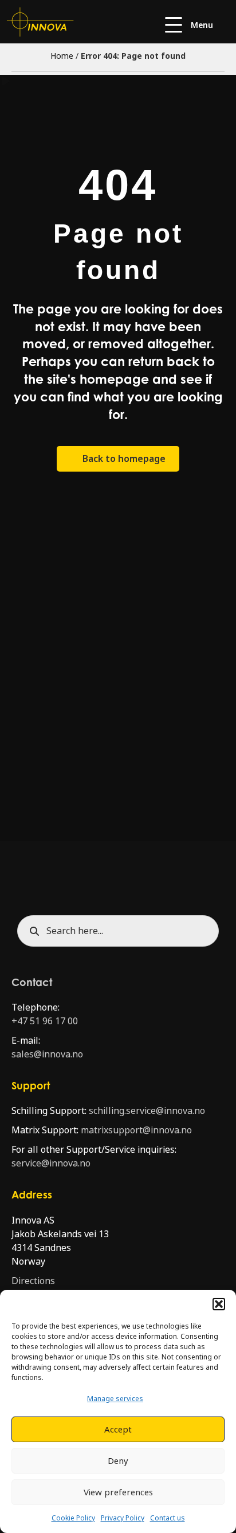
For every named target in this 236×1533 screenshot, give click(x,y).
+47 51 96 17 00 (44, 1021)
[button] (219, 1304)
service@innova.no (51, 1163)
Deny (118, 1461)
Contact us (167, 1518)
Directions (33, 1280)
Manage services (115, 1399)
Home (61, 56)
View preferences (118, 1492)
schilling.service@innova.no (147, 1110)
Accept (118, 1429)
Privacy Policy (122, 1518)
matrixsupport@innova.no (136, 1130)
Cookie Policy (73, 1518)
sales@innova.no (47, 1054)
